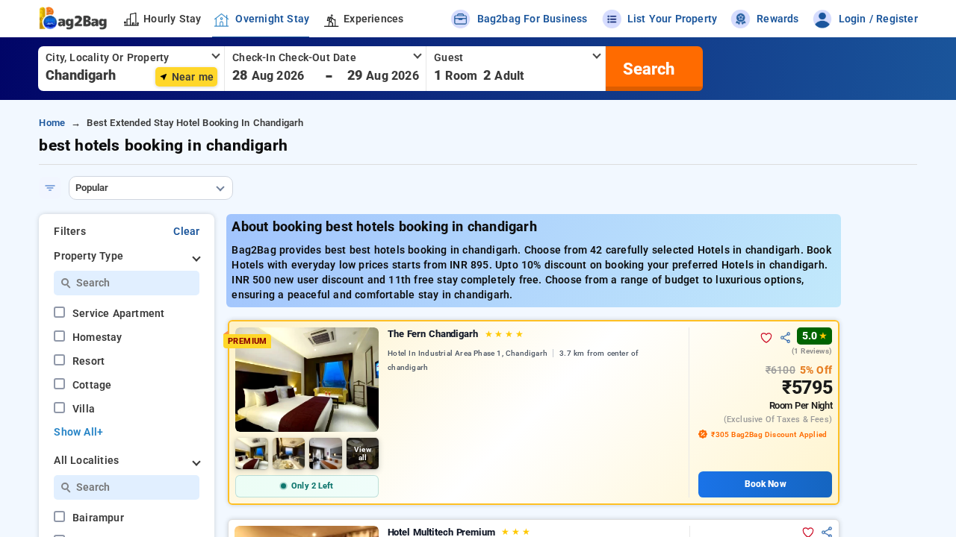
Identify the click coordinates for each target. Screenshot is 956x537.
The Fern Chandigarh (456, 333)
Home (52, 122)
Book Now (765, 484)
